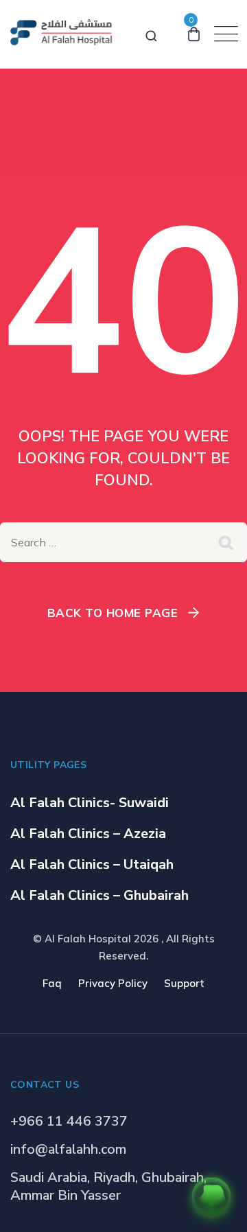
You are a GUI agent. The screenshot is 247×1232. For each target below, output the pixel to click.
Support (184, 983)
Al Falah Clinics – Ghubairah (99, 895)
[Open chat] (211, 1196)
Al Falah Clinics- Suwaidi (89, 802)
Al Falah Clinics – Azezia (88, 833)
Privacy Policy (113, 983)
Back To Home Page (112, 612)
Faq (52, 983)
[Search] (151, 33)
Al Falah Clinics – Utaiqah (92, 864)
